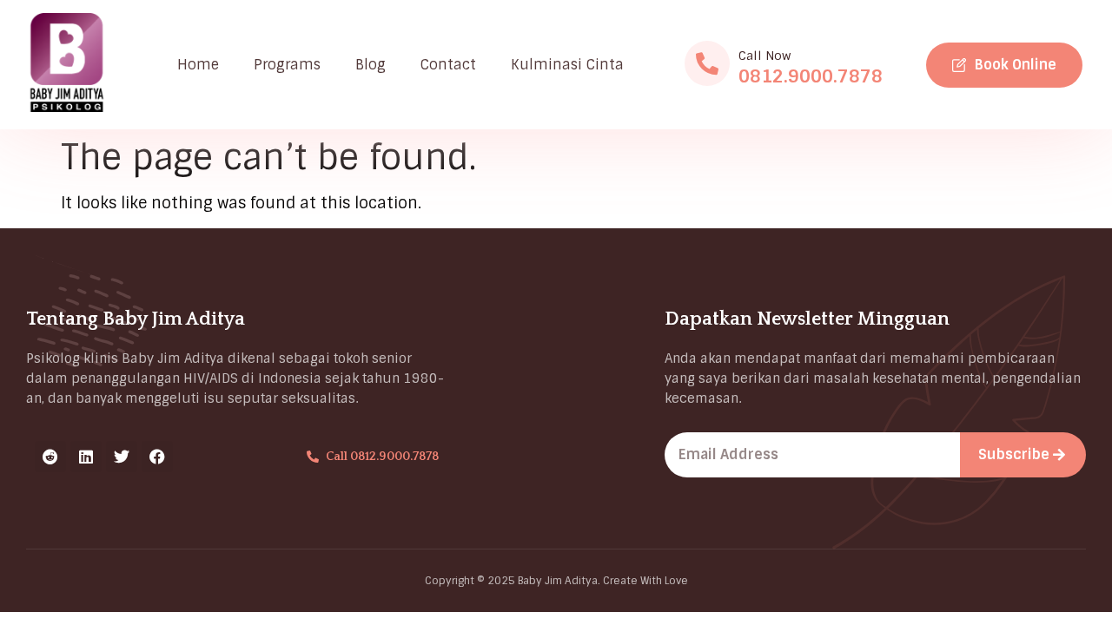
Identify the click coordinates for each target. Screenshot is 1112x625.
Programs (287, 65)
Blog (370, 65)
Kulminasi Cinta (567, 65)
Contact (448, 65)
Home (198, 65)
